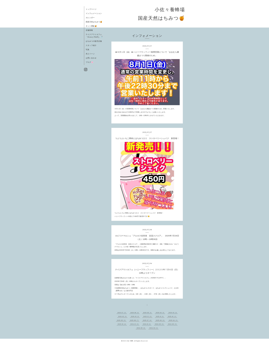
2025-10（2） (172, 316)
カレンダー (90, 18)
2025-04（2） (173, 320)
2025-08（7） (134, 320)
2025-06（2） (160, 320)
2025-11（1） (160, 316)
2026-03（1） (173, 312)
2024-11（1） (147, 324)
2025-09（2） (121, 320)
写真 (87, 49)
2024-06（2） (172, 324)
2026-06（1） (135, 312)
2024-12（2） (134, 324)
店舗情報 (89, 30)
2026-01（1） (135, 316)
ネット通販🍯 (91, 26)
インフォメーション (94, 13)
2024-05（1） (141, 328)
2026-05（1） (147, 312)
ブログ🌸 (89, 62)
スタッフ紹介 (91, 45)
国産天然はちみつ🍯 (94, 22)
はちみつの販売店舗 (94, 41)
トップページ (91, 9)
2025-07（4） (147, 320)
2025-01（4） (122, 324)
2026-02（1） (122, 316)
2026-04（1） (160, 312)
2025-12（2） (147, 316)
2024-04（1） (154, 328)
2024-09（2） (159, 324)
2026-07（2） (122, 312)
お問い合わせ (91, 58)
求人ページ (90, 54)
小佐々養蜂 (129, 341)
